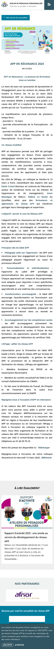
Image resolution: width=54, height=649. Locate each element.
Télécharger (44, 447)
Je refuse (19, 645)
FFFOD (40, 369)
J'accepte (7, 645)
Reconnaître (21, 372)
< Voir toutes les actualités (15, 17)
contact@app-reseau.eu (32, 437)
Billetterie (47, 457)
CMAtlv (34, 381)
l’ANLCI (43, 377)
